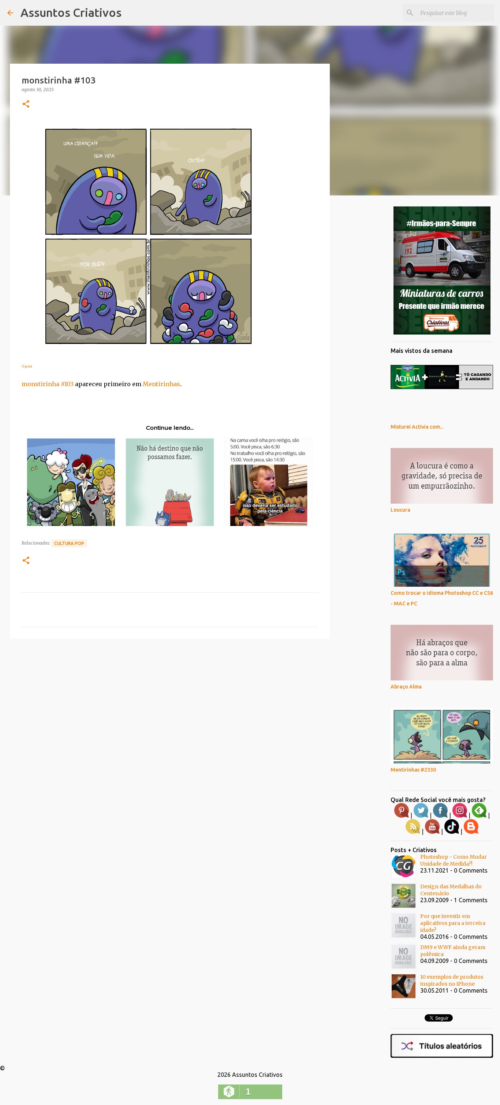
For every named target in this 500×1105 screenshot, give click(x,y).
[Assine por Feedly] (479, 816)
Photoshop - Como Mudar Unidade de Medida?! (453, 860)
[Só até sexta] (441, 332)
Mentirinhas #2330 (413, 770)
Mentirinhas (161, 384)
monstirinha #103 (48, 384)
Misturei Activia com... (417, 427)
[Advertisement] (170, 701)
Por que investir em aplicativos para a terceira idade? (452, 923)
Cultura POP (69, 543)
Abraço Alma (406, 687)
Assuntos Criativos (71, 12)
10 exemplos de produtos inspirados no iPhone (451, 980)
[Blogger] (471, 832)
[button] (26, 104)
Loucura (400, 510)
